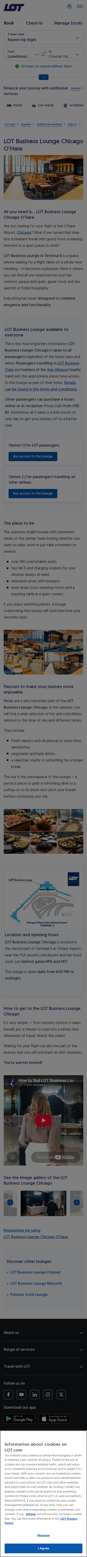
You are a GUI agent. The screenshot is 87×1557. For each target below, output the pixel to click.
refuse (30, 1514)
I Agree (43, 1548)
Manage (43, 1535)
